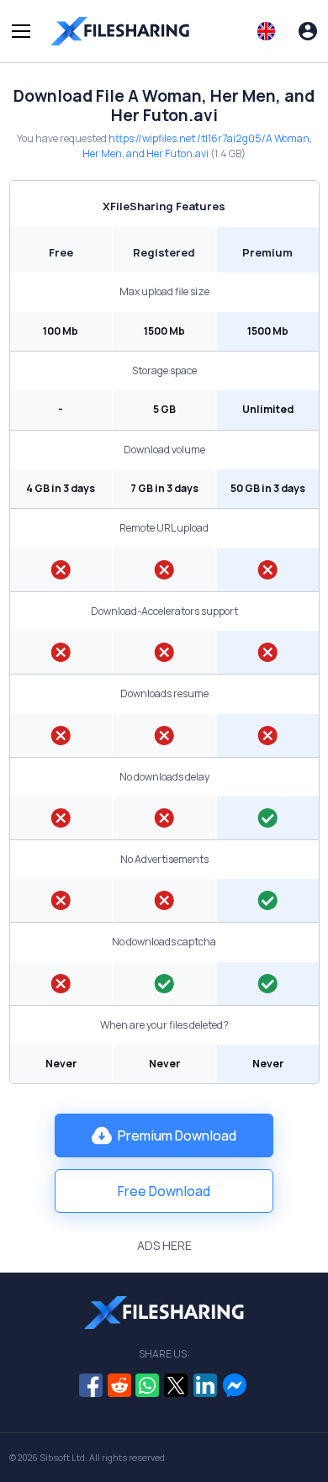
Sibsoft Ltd (62, 1457)
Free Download (164, 1191)
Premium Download (177, 1135)
